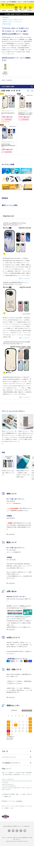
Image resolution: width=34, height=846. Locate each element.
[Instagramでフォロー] (17, 830)
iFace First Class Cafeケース (8, 113)
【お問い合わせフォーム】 (22, 616)
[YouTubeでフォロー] (25, 830)
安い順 (13, 90)
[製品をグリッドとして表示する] (28, 90)
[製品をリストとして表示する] (32, 90)
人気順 (3, 90)
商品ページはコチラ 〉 (25, 278)
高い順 (18, 90)
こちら (21, 599)
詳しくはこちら (11, 534)
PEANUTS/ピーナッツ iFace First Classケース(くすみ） (25, 113)
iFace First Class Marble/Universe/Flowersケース (8, 145)
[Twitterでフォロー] (13, 830)
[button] (5, 121)
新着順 (8, 90)
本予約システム (25, 606)
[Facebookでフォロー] (9, 830)
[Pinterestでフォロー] (21, 830)
